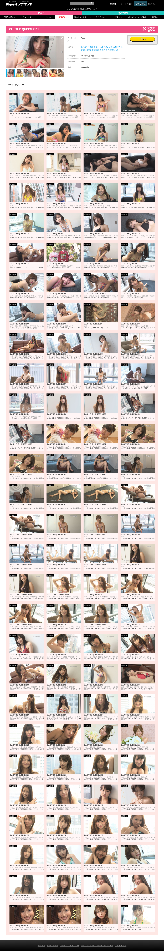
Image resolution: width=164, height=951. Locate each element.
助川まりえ (85, 47)
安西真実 (116, 47)
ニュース (46, 17)
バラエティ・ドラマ (82, 17)
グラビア (64, 17)
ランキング (27, 17)
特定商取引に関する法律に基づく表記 (97, 945)
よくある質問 (120, 945)
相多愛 (92, 47)
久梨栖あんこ (113, 50)
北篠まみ (97, 50)
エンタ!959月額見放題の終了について (82, 9)
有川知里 (99, 47)
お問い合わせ (52, 945)
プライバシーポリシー (69, 945)
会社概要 (41, 945)
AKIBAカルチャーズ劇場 (137, 17)
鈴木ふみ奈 (108, 47)
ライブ (100, 17)
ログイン (142, 39)
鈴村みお (90, 50)
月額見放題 (9, 17)
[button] (62, 38)
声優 (118, 17)
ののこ (104, 50)
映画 (154, 17)
